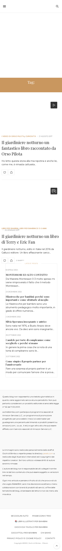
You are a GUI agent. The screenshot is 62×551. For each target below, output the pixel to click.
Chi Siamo (46, 533)
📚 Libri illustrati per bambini (31, 521)
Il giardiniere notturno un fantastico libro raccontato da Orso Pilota (29, 148)
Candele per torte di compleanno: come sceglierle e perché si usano (28, 341)
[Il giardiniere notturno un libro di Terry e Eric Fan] (31, 204)
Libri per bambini (10, 228)
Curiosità (30, 136)
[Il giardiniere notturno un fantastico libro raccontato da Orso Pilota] (31, 115)
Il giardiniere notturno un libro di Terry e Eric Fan (30, 239)
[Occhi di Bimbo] (31, 6)
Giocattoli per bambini (24, 533)
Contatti (50, 538)
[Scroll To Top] (57, 546)
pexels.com (48, 453)
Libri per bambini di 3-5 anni (33, 228)
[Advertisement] (31, 45)
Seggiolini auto (19, 516)
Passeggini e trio (41, 516)
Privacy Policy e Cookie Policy (24, 538)
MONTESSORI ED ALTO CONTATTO (27, 274)
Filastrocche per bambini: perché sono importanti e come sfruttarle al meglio (27, 298)
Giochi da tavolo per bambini (31, 527)
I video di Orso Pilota (13, 136)
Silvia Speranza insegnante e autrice (26, 321)
